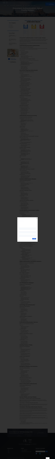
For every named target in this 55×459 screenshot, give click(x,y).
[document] (27, 229)
